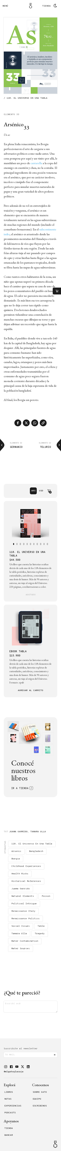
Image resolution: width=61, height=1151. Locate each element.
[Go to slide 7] (33, 544)
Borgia (15, 858)
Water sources (20, 948)
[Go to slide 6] (30, 544)
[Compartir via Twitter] (26, 423)
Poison (46, 896)
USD (41, 490)
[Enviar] (54, 1055)
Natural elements (22, 896)
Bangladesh (36, 851)
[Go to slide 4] (23, 544)
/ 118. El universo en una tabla (25, 98)
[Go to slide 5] (27, 544)
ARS (33, 490)
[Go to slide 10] (44, 544)
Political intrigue (24, 903)
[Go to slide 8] (37, 544)
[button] (6, 1067)
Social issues (20, 926)
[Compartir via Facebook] (18, 423)
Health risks (19, 873)
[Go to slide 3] (20, 544)
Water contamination (24, 941)
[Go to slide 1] (13, 544)
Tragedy (40, 933)
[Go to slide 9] (40, 544)
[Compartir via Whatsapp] (34, 423)
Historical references (26, 881)
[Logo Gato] (30, 5)
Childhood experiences (26, 866)
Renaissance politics (25, 918)
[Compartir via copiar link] (43, 423)
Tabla (41, 926)
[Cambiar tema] (55, 5)
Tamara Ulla (38, 831)
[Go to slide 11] (47, 544)
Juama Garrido (18, 831)
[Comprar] (57, 291)
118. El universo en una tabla (31, 844)
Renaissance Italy (23, 911)
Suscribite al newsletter (21, 1048)
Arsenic (16, 851)
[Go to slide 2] (17, 544)
